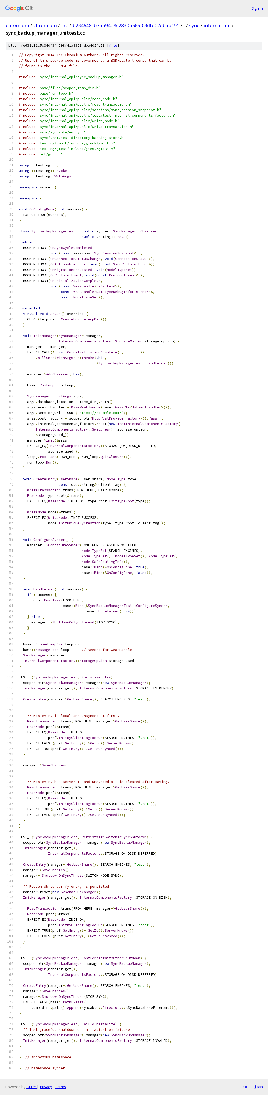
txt (246, 1086)
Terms (60, 1086)
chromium (17, 25)
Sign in (257, 8)
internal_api (217, 25)
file (113, 45)
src (64, 25)
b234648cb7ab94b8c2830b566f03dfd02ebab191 (125, 25)
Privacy (46, 1086)
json (258, 1086)
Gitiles (31, 1086)
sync (194, 25)
